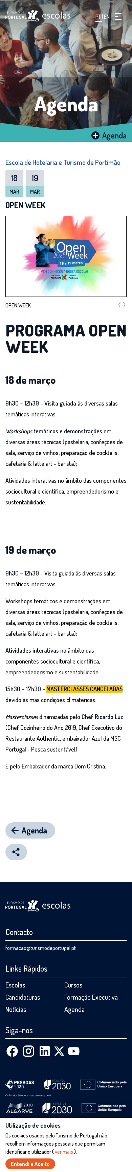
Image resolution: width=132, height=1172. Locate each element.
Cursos (73, 984)
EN (107, 16)
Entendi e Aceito (30, 1163)
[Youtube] (74, 1051)
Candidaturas (22, 997)
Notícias (15, 1009)
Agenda (66, 103)
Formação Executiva (91, 997)
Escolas (15, 984)
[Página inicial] (37, 15)
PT (98, 16)
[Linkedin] (44, 1051)
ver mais (64, 1151)
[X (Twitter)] (59, 1051)
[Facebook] (12, 1051)
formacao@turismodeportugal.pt (40, 948)
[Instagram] (28, 1051)
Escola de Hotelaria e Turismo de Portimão (62, 162)
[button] (118, 16)
